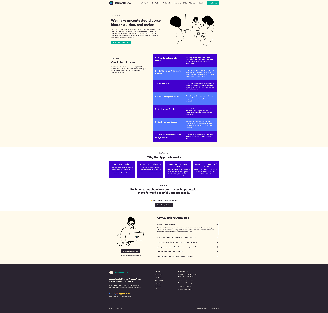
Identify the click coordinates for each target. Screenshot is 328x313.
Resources (178, 3)
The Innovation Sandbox (197, 3)
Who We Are (145, 3)
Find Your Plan (167, 3)
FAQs (185, 3)
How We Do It (156, 3)
